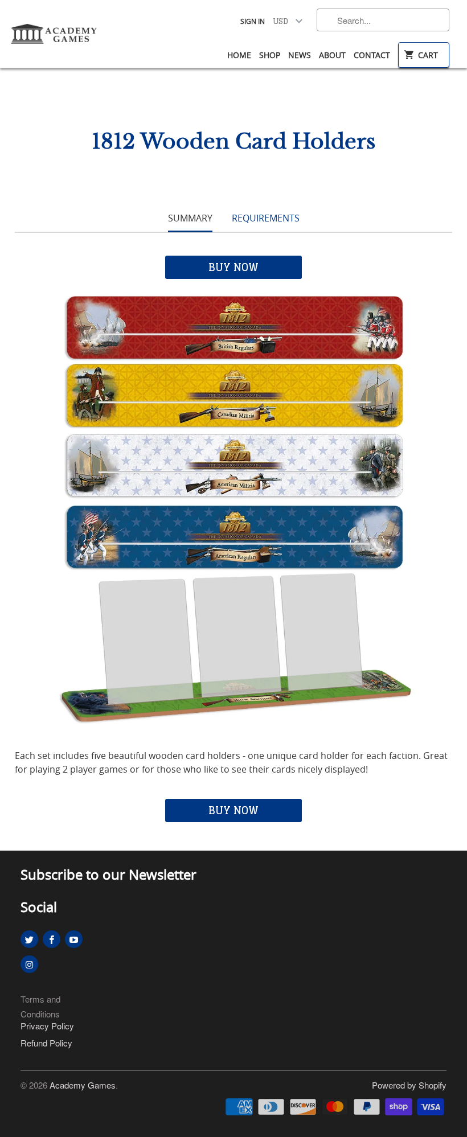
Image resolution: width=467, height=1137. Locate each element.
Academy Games (83, 1085)
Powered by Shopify (409, 1085)
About (332, 55)
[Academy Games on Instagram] (29, 964)
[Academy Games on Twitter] (29, 939)
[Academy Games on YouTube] (74, 939)
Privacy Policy (47, 1026)
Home (239, 55)
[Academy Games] (55, 30)
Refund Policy (46, 1043)
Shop (269, 55)
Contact (372, 55)
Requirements (266, 218)
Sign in (252, 21)
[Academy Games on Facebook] (51, 939)
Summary (190, 218)
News (299, 55)
